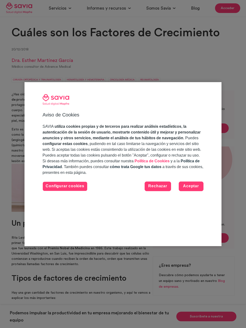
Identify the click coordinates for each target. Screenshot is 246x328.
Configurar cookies (65, 186)
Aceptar (191, 186)
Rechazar (157, 186)
